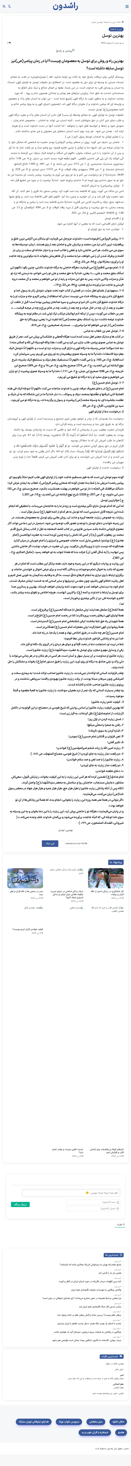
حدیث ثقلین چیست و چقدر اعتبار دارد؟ (67, 1151)
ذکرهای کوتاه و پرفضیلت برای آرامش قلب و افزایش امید (107, 1151)
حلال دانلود (118, 1422)
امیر (122, 1375)
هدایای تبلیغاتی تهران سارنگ (34, 1422)
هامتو (121, 1432)
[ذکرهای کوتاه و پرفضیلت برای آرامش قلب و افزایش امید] (106, 1026)
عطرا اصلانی (118, 1384)
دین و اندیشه (110, 22)
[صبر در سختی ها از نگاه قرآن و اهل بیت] (25, 878)
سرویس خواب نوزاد (69, 1422)
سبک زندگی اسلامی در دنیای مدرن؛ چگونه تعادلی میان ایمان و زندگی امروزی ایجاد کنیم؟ (66, 894)
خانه (119, 22)
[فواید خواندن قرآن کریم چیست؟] (25, 916)
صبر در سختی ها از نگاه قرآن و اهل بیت (26, 893)
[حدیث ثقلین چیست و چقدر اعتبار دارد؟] (65, 1026)
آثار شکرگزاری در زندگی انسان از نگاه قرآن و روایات (107, 893)
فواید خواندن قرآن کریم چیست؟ (27, 929)
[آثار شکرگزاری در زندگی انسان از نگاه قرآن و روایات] (106, 878)
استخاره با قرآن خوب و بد (94, 1432)
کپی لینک (50, 843)
